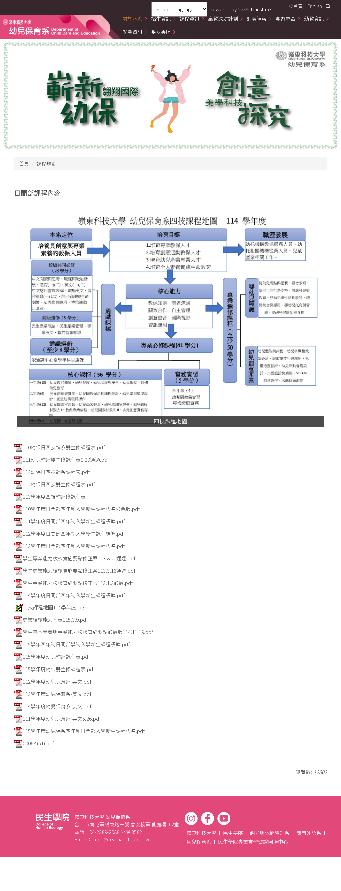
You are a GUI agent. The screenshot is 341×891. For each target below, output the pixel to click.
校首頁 (296, 6)
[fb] (207, 818)
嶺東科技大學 (201, 832)
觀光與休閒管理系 (270, 832)
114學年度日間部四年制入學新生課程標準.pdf (74, 595)
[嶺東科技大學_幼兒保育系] (51, 27)
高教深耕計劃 (223, 18)
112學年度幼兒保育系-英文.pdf (57, 681)
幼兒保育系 (198, 841)
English (314, 6)
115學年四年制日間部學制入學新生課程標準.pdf (76, 644)
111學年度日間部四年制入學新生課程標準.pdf (74, 521)
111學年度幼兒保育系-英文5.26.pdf (62, 718)
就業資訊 (132, 31)
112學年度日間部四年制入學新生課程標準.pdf (74, 533)
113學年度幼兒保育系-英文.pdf (57, 693)
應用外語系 (308, 832)
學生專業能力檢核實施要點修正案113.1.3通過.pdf (78, 582)
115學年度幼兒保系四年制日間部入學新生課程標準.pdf (84, 730)
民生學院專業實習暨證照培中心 (253, 841)
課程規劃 (46, 163)
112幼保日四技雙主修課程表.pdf (59, 484)
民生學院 (233, 832)
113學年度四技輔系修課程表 (54, 496)
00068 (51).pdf (38, 743)
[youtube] (224, 818)
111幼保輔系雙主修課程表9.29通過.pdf (66, 459)
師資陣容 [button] (257, 18)
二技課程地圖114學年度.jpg (53, 607)
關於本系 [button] (132, 18)
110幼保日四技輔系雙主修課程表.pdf (64, 447)
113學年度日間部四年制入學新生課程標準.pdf (74, 545)
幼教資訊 (314, 18)
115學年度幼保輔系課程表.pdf (56, 656)
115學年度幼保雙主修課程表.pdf (59, 669)
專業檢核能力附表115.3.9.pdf (55, 619)
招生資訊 (161, 18)
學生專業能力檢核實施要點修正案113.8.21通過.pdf (79, 558)
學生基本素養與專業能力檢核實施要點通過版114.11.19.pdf (88, 631)
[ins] (191, 818)
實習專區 (285, 18)
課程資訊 (189, 18)
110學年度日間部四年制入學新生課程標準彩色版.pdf (81, 508)
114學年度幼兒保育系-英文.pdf (57, 706)
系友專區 (161, 31)
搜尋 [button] (328, 6)
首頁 (24, 163)
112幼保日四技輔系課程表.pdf (56, 471)
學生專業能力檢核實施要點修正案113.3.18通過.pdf (79, 570)
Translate (260, 9)
